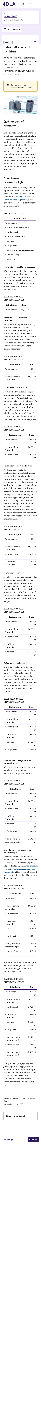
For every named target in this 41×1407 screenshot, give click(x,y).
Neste (31, 1140)
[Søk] (29, 4)
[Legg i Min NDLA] (35, 42)
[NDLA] (9, 4)
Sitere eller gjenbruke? (15, 1116)
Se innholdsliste (13, 29)
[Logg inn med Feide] (22, 4)
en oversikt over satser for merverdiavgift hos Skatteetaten (20, 868)
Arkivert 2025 (10, 16)
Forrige (10, 1140)
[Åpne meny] (36, 4)
